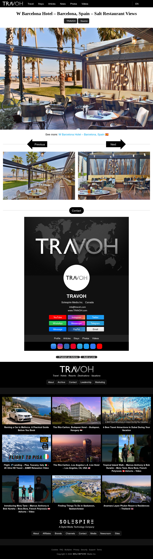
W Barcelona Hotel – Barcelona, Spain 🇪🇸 (83, 134)
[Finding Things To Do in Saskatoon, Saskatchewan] (76, 501)
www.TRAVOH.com (77, 310)
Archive (61, 382)
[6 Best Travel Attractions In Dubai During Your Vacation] (126, 423)
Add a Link (89, 357)
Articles (52, 3)
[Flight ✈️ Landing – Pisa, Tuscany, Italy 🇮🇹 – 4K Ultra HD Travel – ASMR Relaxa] (26, 461)
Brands (58, 533)
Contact (73, 382)
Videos (85, 3)
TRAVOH (71, 20)
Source (84, 20)
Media (93, 533)
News (63, 3)
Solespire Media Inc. (72, 302)
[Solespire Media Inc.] (76, 522)
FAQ (61, 549)
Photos (73, 3)
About (51, 382)
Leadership (86, 382)
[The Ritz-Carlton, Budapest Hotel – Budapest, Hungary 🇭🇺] (76, 423)
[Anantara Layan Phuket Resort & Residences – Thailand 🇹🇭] (126, 501)
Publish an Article (68, 357)
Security (84, 549)
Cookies (54, 549)
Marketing (100, 382)
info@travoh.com (77, 306)
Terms (99, 549)
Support (92, 549)
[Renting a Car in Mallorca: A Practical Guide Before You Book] (26, 423)
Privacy (76, 549)
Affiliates (47, 533)
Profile (57, 338)
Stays (41, 3)
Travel (31, 3)
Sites (117, 533)
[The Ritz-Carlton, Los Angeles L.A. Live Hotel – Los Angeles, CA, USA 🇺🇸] (76, 461)
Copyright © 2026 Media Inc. (76, 553)
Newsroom (105, 533)
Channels (70, 533)
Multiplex (68, 549)
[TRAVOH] (76, 369)
